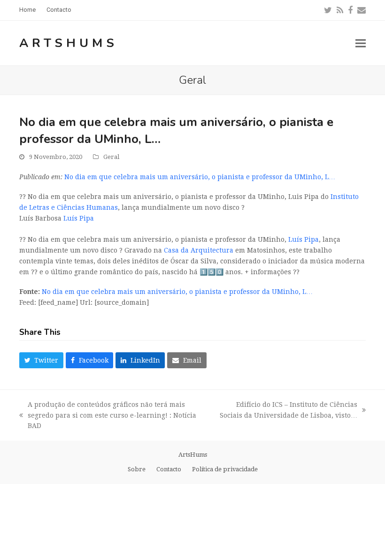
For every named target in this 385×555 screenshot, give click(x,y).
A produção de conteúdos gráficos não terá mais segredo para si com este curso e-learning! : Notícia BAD (107, 416)
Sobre (137, 469)
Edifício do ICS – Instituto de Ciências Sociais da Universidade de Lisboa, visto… (288, 411)
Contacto (168, 469)
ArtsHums (68, 43)
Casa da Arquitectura (198, 250)
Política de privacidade (225, 469)
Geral (111, 156)
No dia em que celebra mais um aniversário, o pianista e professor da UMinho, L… (199, 177)
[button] (360, 43)
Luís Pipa (78, 218)
